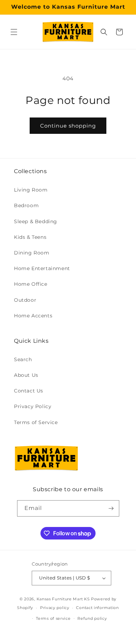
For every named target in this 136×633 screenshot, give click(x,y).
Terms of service (53, 618)
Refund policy (92, 618)
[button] (14, 32)
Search (23, 359)
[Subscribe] (111, 508)
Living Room (31, 190)
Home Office (30, 284)
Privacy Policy (32, 406)
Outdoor (25, 300)
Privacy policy (54, 607)
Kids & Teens (30, 237)
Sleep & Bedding (35, 221)
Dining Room (32, 253)
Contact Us (28, 391)
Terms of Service (36, 422)
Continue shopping (68, 125)
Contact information (97, 607)
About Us (26, 375)
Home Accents (33, 316)
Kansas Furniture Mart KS (63, 599)
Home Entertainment (42, 268)
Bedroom (26, 205)
